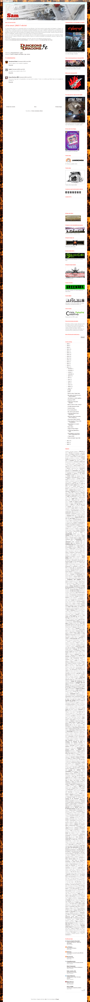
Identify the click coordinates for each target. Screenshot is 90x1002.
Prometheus (81, 803)
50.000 (69, 391)
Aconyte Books (73, 459)
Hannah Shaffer (76, 640)
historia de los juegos (80, 646)
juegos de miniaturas (76, 681)
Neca (73, 763)
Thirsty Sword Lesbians (73, 889)
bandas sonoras (76, 486)
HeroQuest (78, 645)
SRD (76, 844)
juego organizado (79, 678)
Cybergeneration (79, 540)
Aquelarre (75, 473)
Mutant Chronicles (76, 758)
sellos (70, 834)
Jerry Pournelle (71, 668)
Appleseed (69, 473)
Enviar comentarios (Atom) (37, 110)
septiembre (70, 374)
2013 (68, 365)
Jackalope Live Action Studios (75, 664)
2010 (68, 442)
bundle (71, 501)
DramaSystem (77, 572)
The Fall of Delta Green (69, 880)
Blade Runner (75, 495)
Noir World (78, 768)
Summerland (67, 866)
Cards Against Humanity (75, 509)
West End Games (69, 923)
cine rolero (72, 518)
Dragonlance (81, 571)
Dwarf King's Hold (79, 580)
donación (73, 570)
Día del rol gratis (69, 561)
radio (78, 808)
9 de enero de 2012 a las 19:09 (24, 61)
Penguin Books (70, 789)
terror (73, 874)
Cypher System (80, 545)
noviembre (70, 370)
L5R (84, 696)
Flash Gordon (71, 611)
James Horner (71, 665)
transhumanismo (81, 898)
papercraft (72, 784)
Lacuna (78, 701)
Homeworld (81, 649)
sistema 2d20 (68, 838)
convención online (75, 527)
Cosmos (73, 530)
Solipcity (66, 842)
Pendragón (82, 788)
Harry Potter (72, 642)
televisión (68, 874)
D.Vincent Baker (68, 547)
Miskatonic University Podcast (79, 744)
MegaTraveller (76, 732)
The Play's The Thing (75, 884)
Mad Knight (74, 717)
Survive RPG (72, 869)
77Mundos (69, 455)
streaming (73, 862)
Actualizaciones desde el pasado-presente (75, 962)
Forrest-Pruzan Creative (69, 614)
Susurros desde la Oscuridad (73, 941)
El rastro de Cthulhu (74, 589)
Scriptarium (73, 833)
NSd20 (80, 771)
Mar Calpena (73, 723)
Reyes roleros (70, 426)
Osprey (80, 777)
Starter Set (67, 857)
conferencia (69, 526)
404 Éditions (71, 454)
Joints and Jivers (76, 674)
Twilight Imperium (71, 902)
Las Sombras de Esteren (70, 704)
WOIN (68, 928)
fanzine (81, 606)
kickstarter (72, 693)
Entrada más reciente (10, 106)
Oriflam (71, 777)
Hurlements (76, 651)
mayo (69, 381)
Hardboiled (68, 641)
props (66, 804)
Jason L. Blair (72, 667)
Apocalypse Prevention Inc (71, 472)
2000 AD (81, 451)
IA (70, 652)
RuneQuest (82, 827)
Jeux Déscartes (79, 668)
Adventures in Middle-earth (79, 461)
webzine (66, 921)
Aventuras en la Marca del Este (71, 483)
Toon (70, 894)
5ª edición (12, 54)
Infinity (72, 659)
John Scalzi (79, 672)
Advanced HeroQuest (69, 461)
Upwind (82, 906)
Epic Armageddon (74, 597)
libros (66, 710)
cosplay (77, 530)
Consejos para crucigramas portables (74, 987)
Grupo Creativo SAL (75, 636)
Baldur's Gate (68, 486)
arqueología (67, 477)
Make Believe (73, 719)
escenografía (80, 598)
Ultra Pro (68, 905)
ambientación (82, 468)
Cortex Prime (82, 528)
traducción (74, 897)
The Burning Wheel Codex (74, 875)
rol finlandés (79, 826)
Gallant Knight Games (71, 620)
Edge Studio (69, 584)
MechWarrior (82, 731)
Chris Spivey (80, 515)
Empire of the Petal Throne (73, 593)
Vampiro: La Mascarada (70, 911)
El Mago (69, 389)
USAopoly (82, 907)
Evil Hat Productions (81, 601)
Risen (68, 821)
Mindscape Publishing (79, 740)
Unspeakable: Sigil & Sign (75, 906)
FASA (76, 609)
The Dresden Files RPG (72, 879)
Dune (75, 575)
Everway (78, 600)
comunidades (80, 523)
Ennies (76, 596)
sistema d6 (67, 839)
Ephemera (69, 951)
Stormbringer (67, 860)
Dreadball (72, 574)
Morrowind (73, 754)
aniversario (75, 470)
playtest (81, 793)
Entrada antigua (58, 106)
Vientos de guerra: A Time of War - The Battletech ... (74, 422)
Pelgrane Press (75, 788)
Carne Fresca (82, 509)
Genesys (74, 627)
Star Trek (82, 846)
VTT (70, 915)
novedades (68, 771)
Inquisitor (71, 660)
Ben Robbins (79, 491)
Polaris (66, 794)
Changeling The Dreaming (80, 514)
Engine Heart (72, 596)
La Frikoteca (69, 947)
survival (66, 869)
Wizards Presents (77, 927)
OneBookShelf (67, 776)
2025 (68, 343)
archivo (77, 474)
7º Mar (73, 455)
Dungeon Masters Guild (78, 576)
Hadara (66, 640)
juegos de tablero (80, 688)
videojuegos (82, 912)
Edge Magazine (82, 583)
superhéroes (67, 867)
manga (66, 722)
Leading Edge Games (70, 705)
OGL (79, 773)
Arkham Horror (82, 474)
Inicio (35, 106)
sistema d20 (80, 838)
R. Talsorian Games (77, 807)
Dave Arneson (78, 552)
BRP (73, 499)
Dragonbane (76, 571)
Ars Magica (83, 477)
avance (81, 481)
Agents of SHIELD (79, 464)
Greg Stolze (73, 634)
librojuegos (80, 709)
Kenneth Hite (75, 691)
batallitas (81, 487)
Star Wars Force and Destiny (77, 851)
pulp (72, 806)
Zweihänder (67, 934)
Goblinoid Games (75, 629)
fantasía (83, 605)
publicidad (67, 806)
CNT (71, 521)
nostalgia (70, 770)
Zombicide (68, 933)
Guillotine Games (74, 637)
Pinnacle (83, 790)
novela (75, 771)
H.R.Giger (82, 638)
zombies (82, 933)
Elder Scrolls (72, 592)
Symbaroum (78, 869)
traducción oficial (81, 897)
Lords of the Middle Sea (69, 713)
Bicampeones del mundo (71, 972)
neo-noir (72, 764)
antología (83, 470)
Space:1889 (71, 844)
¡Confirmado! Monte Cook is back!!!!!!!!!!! (73, 414)
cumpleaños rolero (69, 539)
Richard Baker (79, 820)
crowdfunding (68, 534)
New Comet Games (73, 766)
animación (67, 470)
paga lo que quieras (74, 780)
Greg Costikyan (77, 633)
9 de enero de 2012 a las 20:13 (25, 77)
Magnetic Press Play (77, 718)
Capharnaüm (67, 508)
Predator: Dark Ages (74, 799)
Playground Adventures (69, 793)
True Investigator (76, 901)
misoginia (66, 745)
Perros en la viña (78, 789)
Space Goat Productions (71, 843)
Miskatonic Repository (78, 742)
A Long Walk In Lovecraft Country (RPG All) (75, 952)
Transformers (75, 898)
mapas (78, 722)
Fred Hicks (79, 615)
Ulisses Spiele (82, 903)
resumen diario (77, 816)
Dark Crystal (72, 549)
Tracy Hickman (69, 897)
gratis (79, 632)
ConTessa (74, 526)
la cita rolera (69, 697)
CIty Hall (79, 518)
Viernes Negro (81, 914)
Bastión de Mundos (74, 487)
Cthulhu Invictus (77, 536)
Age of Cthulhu (71, 464)
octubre (69, 372)
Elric (67, 593)
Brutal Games (67, 500)
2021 (68, 351)
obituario (67, 773)
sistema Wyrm (81, 839)
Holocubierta (80, 647)
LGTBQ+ (71, 709)
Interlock (67, 661)
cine (66, 518)
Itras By (74, 663)
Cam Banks (78, 505)
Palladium (74, 782)
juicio (71, 691)
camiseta (83, 505)
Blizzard (80, 495)
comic (68, 523)
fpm (46, 999)
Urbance (66, 907)
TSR (82, 901)
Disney (71, 565)
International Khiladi (13, 61)
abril (69, 382)
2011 (68, 440)
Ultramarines (74, 905)
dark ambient (79, 548)
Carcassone (67, 509)
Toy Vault (83, 896)
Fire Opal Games (80, 610)
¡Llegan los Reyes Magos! (73, 428)
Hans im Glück (82, 640)
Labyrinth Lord (72, 701)
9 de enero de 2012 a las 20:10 (18, 69)
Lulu (84, 714)
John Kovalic (73, 672)
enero (69, 388)
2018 (68, 356)
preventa (83, 800)
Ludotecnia (74, 714)
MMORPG (67, 746)
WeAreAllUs (81, 920)
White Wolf (67, 924)
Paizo (73, 781)
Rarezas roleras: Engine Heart (74, 393)
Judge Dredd (82, 677)
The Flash (83, 880)
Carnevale (68, 510)
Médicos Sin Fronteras (69, 732)
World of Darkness (75, 928)
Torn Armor (78, 896)
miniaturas (67, 741)
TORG (66, 896)
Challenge (68, 514)
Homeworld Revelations (69, 650)
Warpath (72, 920)
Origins (75, 777)
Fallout (74, 603)
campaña (69, 506)
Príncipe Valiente (70, 802)
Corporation (72, 528)
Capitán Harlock (74, 508)
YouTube (68, 932)
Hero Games (69, 645)
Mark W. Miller (74, 726)
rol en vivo (73, 826)
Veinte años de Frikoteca (71, 948)
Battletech (73, 491)
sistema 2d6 (75, 838)
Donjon (77, 570)
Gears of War (76, 623)
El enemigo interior (75, 588)
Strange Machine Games (77, 861)
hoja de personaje (71, 647)
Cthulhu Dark (71, 536)
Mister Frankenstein (71, 966)
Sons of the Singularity (81, 842)
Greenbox (71, 633)
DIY (80, 566)
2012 (68, 367)
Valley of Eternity (69, 910)
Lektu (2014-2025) (70, 957)
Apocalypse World (81, 472)
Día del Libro (80, 560)
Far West (82, 607)
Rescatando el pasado (74, 815)
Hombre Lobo (68, 649)
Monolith (78, 750)
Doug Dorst (82, 570)
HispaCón (68, 646)
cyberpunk (68, 541)
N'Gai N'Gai (68, 762)
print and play (77, 802)
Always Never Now (75, 468)
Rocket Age (82, 825)
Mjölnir (82, 745)
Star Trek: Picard (74, 848)
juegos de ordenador (69, 682)
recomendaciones (79, 811)
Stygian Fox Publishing (70, 865)
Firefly (66, 611)
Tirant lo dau (72, 892)
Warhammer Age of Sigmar (79, 917)
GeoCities (79, 627)
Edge (77, 583)
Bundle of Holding (79, 501)
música (69, 758)
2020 (68, 352)
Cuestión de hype (71, 408)
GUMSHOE (81, 637)
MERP (77, 736)
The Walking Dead (79, 887)
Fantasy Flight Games (72, 606)
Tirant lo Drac (78, 892)
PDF (80, 786)
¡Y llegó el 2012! (71, 436)
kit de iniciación (80, 695)
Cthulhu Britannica (77, 535)
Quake (82, 806)
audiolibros (67, 481)
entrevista (82, 596)
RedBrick (74, 812)
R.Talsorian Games (70, 808)
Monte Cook (80, 752)
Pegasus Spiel (67, 788)
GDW (71, 623)
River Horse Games (73, 821)
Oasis (82, 772)
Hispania (72, 646)
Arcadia (73, 474)
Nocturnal (72, 768)
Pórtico (71, 795)
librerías (76, 709)
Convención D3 (68, 527)
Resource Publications (70, 816)
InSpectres (81, 660)
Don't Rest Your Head (75, 569)
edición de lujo (76, 584)
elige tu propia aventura (80, 592)
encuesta (66, 596)
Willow (72, 925)
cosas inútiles (69, 530)
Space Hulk (78, 843)
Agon (84, 464)
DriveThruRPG (79, 574)
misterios (77, 745)
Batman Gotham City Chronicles (75, 488)
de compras (73, 554)
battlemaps (67, 491)
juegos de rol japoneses (78, 687)
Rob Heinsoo (81, 821)
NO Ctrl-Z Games (76, 767)
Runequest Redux (70, 829)
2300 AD (70, 452)
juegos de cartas (68, 679)
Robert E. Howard (69, 822)
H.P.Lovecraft (73, 638)
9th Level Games (80, 455)
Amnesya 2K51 (70, 469)
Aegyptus (78, 463)
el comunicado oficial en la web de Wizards (19, 39)
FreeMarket (81, 616)
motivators (79, 754)
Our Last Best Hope (76, 779)
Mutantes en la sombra (74, 759)
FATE (68, 610)
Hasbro (77, 642)
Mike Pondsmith (68, 740)
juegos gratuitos (79, 690)
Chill (75, 515)
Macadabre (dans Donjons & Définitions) (74, 967)
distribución (81, 565)
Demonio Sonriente (76, 557)
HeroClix (73, 645)
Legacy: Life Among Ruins (79, 705)
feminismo (73, 610)
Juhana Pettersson (71, 975)
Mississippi (72, 745)
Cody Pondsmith (75, 521)
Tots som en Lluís (70, 982)
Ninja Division (69, 767)
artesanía (73, 478)
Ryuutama (76, 829)
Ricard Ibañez (73, 820)
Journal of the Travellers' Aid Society (71, 677)
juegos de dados (77, 679)
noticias (28, 54)
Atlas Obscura (72, 479)
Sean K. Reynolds (80, 833)
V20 (71, 908)
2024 (68, 345)
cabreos (72, 504)
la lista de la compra (76, 699)
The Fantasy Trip (77, 880)
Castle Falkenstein (74, 510)
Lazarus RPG (82, 704)
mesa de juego (82, 736)
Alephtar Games (69, 465)
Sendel (10, 69)
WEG (77, 921)
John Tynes (73, 673)
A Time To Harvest (81, 456)
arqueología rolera (75, 477)
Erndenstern (81, 597)
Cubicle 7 (81, 537)
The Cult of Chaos (72, 876)
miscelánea (67, 742)
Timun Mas (67, 892)
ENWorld (67, 597)
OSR (84, 777)
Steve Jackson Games (70, 858)
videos (68, 914)
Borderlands (76, 497)
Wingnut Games (76, 925)
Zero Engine (73, 932)
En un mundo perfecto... (72, 409)
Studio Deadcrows (73, 864)
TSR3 (66, 902)
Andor (77, 469)
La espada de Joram (75, 697)
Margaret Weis (68, 724)
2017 (68, 358)
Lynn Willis (73, 715)
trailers (70, 898)
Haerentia (70, 640)
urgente (71, 907)
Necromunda (78, 763)
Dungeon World (74, 578)
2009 (68, 444)
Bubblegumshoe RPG (75, 500)
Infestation (67, 659)
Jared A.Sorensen (79, 665)
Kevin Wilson (77, 692)
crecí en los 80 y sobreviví (78, 531)
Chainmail (83, 513)
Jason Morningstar (79, 667)
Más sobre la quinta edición (73, 411)
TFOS (78, 874)
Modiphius (79, 748)
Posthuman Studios (71, 797)
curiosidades (78, 539)
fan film (71, 605)
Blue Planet (80, 496)
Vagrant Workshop (81, 908)
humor (71, 651)
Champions (73, 514)
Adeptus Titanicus (80, 460)
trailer (66, 898)
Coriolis (66, 528)
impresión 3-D (74, 655)
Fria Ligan (67, 618)
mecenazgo (70, 731)
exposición (78, 602)
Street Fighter (79, 862)
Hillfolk (84, 645)
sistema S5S (74, 839)
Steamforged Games (74, 857)
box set (81, 497)
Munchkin (73, 757)
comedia (75, 522)
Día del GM (74, 560)
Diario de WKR (70, 986)
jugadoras (67, 691)
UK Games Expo (73, 903)
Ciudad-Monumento (71, 961)
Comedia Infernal (81, 522)
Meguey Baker (82, 732)
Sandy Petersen (77, 830)
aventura (74, 482)
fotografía (77, 614)
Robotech (76, 824)
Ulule (78, 905)
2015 (68, 361)
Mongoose (67, 750)
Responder (11, 65)
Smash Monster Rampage (78, 840)
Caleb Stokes (72, 505)
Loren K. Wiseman (79, 713)
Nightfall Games (81, 766)
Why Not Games (75, 924)
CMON (67, 521)
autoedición (72, 481)
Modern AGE (67, 748)
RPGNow (76, 827)
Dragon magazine (68, 571)
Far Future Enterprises (75, 607)
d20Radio (74, 547)
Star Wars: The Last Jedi (80, 853)
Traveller (68, 899)
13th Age (66, 451)
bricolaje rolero (67, 499)
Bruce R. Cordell (80, 499)
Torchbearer (81, 894)
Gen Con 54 (73, 625)
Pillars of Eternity (77, 790)
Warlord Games (79, 919)
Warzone (76, 920)
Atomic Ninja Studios (80, 479)
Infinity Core (77, 659)
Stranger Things (68, 862)
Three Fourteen (68, 890)
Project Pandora (73, 803)
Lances (82, 701)
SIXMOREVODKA (68, 840)
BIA (72, 492)
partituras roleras (74, 785)
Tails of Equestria (72, 870)
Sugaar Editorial (80, 865)
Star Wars (80, 848)
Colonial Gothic (82, 521)
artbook (68, 478)
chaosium (69, 515)
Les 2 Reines (78, 708)
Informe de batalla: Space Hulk (74, 438)
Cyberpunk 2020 (68, 543)
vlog (66, 915)
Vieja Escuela (74, 914)
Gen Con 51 (70, 624)
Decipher (73, 556)
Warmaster (67, 920)
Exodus (74, 602)
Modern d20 (73, 748)
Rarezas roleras (72, 810)
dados (79, 547)
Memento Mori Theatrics (69, 735)
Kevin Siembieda (70, 692)
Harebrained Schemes (76, 641)
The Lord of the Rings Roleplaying (76, 883)
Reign (68, 813)
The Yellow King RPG (74, 888)
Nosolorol (83, 768)
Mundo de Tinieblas (80, 757)
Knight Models (68, 696)
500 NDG (77, 454)
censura (79, 513)
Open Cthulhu (80, 776)
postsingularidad (80, 797)
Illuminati (71, 654)
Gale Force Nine (81, 619)
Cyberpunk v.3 (72, 545)
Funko (66, 619)
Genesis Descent (68, 627)
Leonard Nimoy (71, 708)
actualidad (72, 460)
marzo (69, 384)
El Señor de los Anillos (75, 591)
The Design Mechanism (75, 878)
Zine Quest (82, 932)
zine (78, 932)
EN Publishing (80, 594)
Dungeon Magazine (68, 576)
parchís (83, 784)
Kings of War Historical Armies (70, 695)
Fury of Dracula (71, 619)
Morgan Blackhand (13, 77)
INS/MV (76, 660)
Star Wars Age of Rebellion (70, 849)
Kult (73, 696)
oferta (72, 773)
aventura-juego (80, 482)
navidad (83, 762)
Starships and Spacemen (79, 856)
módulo (79, 749)
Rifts (84, 820)
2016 (68, 359)
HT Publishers (77, 650)
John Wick (78, 673)
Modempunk (81, 746)
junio (69, 379)
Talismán (82, 871)
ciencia (72, 517)
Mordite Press (82, 753)
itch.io (69, 663)
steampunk (81, 857)
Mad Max (79, 717)
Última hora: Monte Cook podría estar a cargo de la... (74, 417)
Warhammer (80, 915)
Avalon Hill (77, 481)
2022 (68, 349)
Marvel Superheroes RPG (74, 728)
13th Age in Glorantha (74, 451)
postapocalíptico (77, 795)
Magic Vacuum (69, 718)
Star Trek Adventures (73, 847)
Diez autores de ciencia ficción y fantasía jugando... (74, 396)
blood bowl (74, 496)
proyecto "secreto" (72, 804)
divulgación (75, 566)
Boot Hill (70, 497)
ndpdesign (69, 763)
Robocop (71, 824)
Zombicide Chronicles (75, 933)
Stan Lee (83, 844)
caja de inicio (79, 504)
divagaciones (68, 566)
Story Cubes (74, 860)
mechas (77, 731)
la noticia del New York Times (46, 39)
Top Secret (75, 894)
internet (72, 661)
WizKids (83, 927)
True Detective (68, 901)
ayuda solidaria (73, 484)
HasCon (82, 642)
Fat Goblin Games (82, 609)
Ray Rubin (73, 811)
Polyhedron (78, 794)
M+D (70, 717)
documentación (80, 567)
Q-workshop (76, 806)
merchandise (70, 736)
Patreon (75, 786)
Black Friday (78, 493)
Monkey (73, 750)
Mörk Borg (68, 754)
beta (69, 492)
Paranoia (78, 784)
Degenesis (78, 556)
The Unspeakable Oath (70, 887)
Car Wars (81, 508)
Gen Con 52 (78, 624)
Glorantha (78, 628)
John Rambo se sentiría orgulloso (74, 398)
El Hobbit (81, 588)
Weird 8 (81, 921)
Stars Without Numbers (69, 856)
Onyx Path (74, 776)
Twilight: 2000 (78, 902)
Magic (83, 717)
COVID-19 (83, 530)
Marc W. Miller (80, 723)
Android (81, 469)
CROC (81, 532)
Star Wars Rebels (75, 852)
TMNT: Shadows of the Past (70, 893)
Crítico (76, 532)
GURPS (66, 638)
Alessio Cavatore (77, 465)
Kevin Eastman (82, 691)
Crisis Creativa (68, 532)
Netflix (82, 764)
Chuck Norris (67, 517)
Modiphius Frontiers (69, 749)
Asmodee (79, 478)
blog (84, 495)
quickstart (67, 807)
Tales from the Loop (75, 871)
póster (83, 795)
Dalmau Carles (72, 548)
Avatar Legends (68, 482)
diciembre (70, 368)
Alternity (68, 468)
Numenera (76, 772)
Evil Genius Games (72, 601)
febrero (69, 386)
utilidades (67, 908)
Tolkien (79, 893)
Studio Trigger (81, 864)
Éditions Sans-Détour (74, 585)
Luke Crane (79, 714)
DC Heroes (80, 553)
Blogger (57, 999)
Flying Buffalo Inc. (77, 611)
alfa (82, 465)
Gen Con (82, 623)
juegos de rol (80, 683)
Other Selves (69, 779)
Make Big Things (80, 719)
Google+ (66, 632)
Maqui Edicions (70, 981)
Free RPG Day (74, 616)
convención (80, 526)
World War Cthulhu (72, 929)
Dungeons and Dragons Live (70, 580)
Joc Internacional (73, 669)
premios (81, 799)
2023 (68, 347)
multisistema (67, 757)
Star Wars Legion (68, 852)
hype (25, 54)
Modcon (76, 746)
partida (68, 785)
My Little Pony (82, 759)
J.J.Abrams (79, 663)
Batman (66, 488)
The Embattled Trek (80, 879)
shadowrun (81, 835)
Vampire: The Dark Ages (78, 910)
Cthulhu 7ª (68, 535)
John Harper (67, 672)
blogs (68, 496)
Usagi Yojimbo (76, 907)
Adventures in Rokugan (71, 463)
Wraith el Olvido (79, 929)
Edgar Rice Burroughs (70, 583)
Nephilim (77, 764)
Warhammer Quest (70, 919)
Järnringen (67, 667)
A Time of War (73, 456)
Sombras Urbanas (73, 842)
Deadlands (67, 556)
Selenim (66, 834)
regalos (83, 812)
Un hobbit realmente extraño (73, 406)
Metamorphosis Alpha (74, 737)
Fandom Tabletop (77, 605)
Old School (73, 775)
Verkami (71, 912)
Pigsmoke (71, 790)
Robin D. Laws (78, 822)
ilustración (77, 654)
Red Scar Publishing (68, 812)
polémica (72, 794)
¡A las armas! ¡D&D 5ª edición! (74, 419)
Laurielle (77, 704)
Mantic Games (72, 722)
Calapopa (67, 505)
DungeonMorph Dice (81, 578)
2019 (68, 354)
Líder (70, 710)
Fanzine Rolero (67, 607)
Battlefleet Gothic (80, 490)
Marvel (79, 726)
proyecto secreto (81, 804)
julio (69, 377)
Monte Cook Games (69, 753)
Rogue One (67, 826)
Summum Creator (74, 866)
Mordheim (77, 753)
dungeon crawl (80, 575)
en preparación (73, 594)
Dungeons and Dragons (19, 54)
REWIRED (67, 820)
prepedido (72, 800)
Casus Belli (82, 510)
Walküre (74, 915)
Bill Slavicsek (77, 492)
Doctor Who (71, 567)
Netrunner (67, 766)
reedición (79, 812)
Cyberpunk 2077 (79, 543)
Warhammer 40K (68, 917)
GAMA (78, 620)
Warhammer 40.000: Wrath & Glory (73, 916)
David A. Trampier (74, 553)
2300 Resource (76, 452)
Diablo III (76, 562)
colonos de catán (69, 522)
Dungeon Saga (67, 578)
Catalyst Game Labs (69, 511)
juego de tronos (70, 678)
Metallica (68, 737)
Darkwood (72, 552)
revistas (67, 819)
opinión (66, 777)
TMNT (83, 892)
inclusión (73, 656)
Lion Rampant (75, 710)
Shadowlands (74, 835)
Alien (66, 466)
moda (72, 746)
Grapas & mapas (73, 632)
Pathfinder (81, 785)
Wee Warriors (72, 921)
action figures (79, 459)
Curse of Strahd (69, 540)
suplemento (80, 867)
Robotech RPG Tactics (74, 825)
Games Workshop (77, 621)
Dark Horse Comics (79, 549)
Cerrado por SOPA (71, 399)
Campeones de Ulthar (79, 506)
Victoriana (76, 912)
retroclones (72, 817)
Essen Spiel (67, 600)
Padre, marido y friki (71, 971)
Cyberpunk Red (69, 544)
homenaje (75, 649)
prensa (66, 800)
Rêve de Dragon (80, 817)
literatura (80, 710)
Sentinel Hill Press (75, 834)
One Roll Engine (80, 775)
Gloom (73, 628)
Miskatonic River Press (69, 744)
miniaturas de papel (77, 741)
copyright (81, 527)
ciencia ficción (78, 517)
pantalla (66, 784)
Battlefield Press (72, 490)
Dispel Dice (76, 565)
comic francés (74, 523)
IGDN (66, 654)
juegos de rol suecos (69, 688)
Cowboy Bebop (69, 531)
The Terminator (82, 885)
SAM (71, 830)
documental (67, 569)
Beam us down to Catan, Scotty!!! (74, 404)
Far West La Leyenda (69, 609)
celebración (74, 513)
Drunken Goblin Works (69, 575)
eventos (73, 600)
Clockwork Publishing (77, 519)
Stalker (79, 844)
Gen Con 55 (80, 625)
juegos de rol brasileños (73, 684)
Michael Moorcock (82, 737)
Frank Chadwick (73, 615)
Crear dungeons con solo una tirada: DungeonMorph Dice (74, 434)
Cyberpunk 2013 (78, 541)
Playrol (76, 793)
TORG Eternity (72, 896)
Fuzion (76, 619)
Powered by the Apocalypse (72, 798)
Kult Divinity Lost (78, 696)
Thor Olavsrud (80, 889)
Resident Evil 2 (82, 815)
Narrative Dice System (76, 762)
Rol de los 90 (70, 956)
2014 (68, 363)
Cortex (76, 528)
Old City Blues (67, 775)
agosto (69, 375)
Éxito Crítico (69, 602)
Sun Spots (81, 866)
